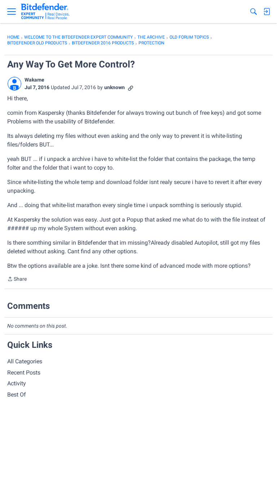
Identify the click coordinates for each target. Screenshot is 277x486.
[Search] (253, 11)
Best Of (16, 394)
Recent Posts (23, 372)
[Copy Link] (130, 87)
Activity (16, 383)
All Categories (24, 361)
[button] (14, 83)
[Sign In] (266, 11)
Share (17, 279)
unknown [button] (114, 87)
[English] (45, 11)
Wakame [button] (34, 80)
